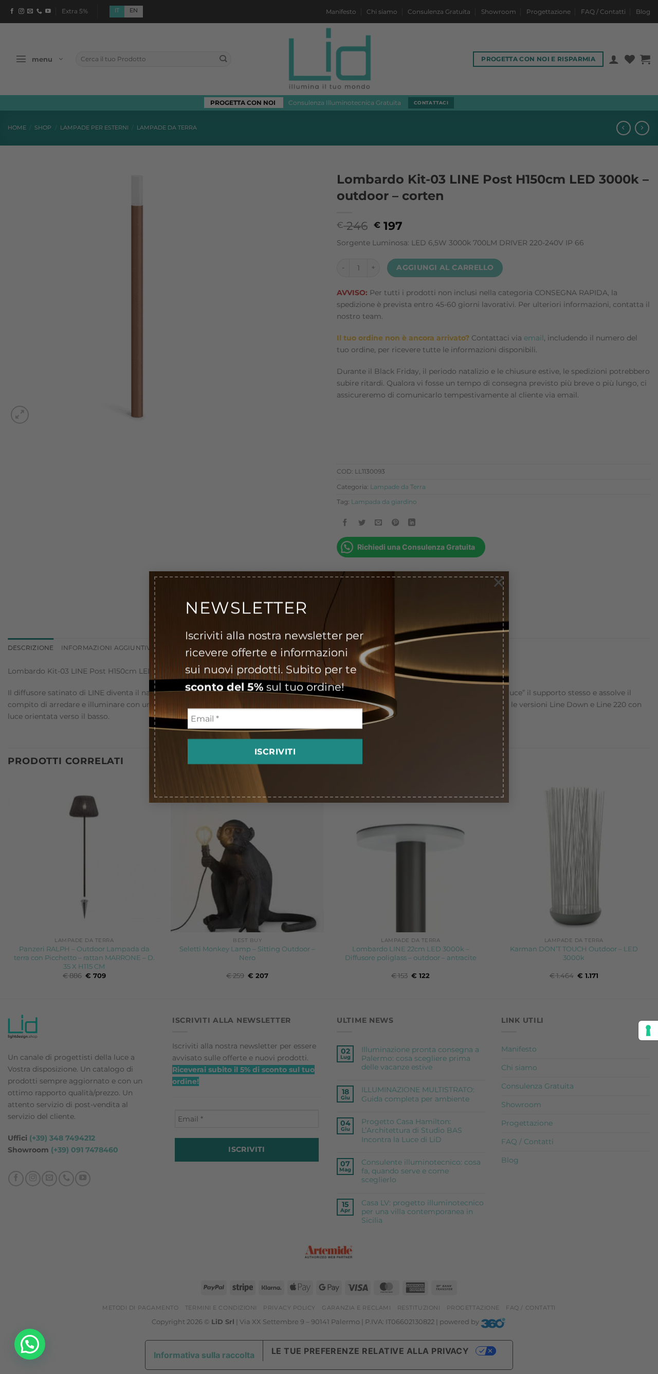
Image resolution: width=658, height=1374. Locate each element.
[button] (29, 1344)
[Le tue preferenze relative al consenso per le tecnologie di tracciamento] (648, 1030)
